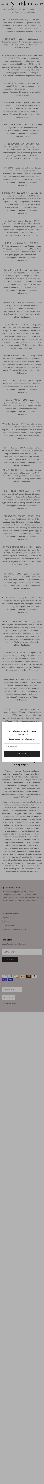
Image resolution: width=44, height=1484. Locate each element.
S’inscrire (22, 754)
